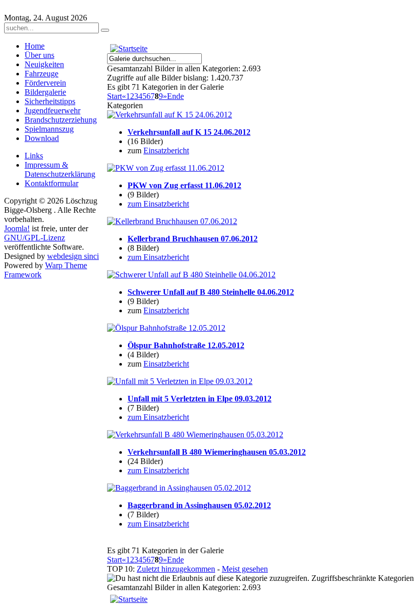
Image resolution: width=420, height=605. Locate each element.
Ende (175, 96)
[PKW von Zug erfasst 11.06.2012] (165, 168)
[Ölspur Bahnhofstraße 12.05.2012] (166, 328)
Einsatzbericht (166, 150)
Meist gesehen (245, 568)
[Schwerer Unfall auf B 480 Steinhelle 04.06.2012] (191, 274)
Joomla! (17, 228)
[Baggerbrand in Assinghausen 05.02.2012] (179, 487)
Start (114, 96)
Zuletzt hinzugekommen (176, 568)
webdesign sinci (73, 256)
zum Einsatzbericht (158, 203)
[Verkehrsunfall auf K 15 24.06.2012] (169, 114)
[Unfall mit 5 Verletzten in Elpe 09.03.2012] (180, 381)
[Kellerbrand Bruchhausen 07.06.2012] (172, 221)
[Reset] (105, 30)
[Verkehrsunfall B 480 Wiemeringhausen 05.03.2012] (195, 434)
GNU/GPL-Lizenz (34, 237)
